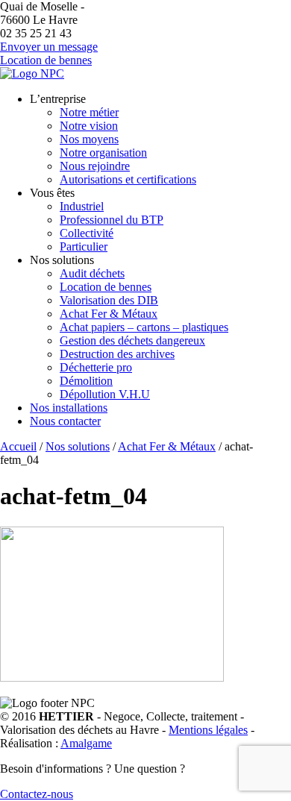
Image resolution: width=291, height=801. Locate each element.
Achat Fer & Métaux (108, 313)
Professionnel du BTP (111, 219)
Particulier (83, 246)
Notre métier (89, 112)
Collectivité (86, 233)
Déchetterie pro (96, 367)
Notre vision (89, 125)
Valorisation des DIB (109, 300)
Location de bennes (46, 60)
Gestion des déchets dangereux (132, 340)
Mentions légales (208, 729)
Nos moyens (89, 139)
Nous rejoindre (95, 166)
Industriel (82, 206)
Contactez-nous (36, 794)
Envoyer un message (49, 46)
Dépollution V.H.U (105, 394)
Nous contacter (65, 421)
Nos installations (68, 407)
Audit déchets (92, 273)
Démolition (86, 380)
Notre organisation (103, 152)
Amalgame (86, 743)
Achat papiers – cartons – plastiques (144, 327)
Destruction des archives (117, 354)
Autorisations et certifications (128, 179)
